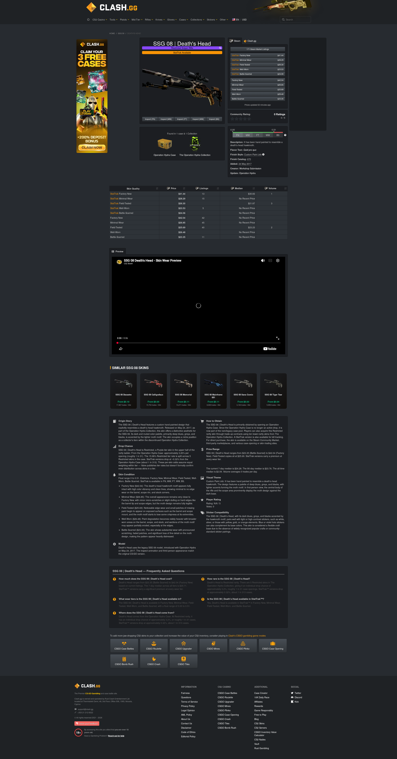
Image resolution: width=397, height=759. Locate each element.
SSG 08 (121, 33)
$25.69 (181, 227)
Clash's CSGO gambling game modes (247, 635)
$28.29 (181, 198)
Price (173, 188)
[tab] (235, 41)
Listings (203, 188)
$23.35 (181, 236)
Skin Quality (133, 188)
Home (112, 33)
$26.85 (181, 222)
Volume (272, 188)
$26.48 (181, 232)
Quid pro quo (249, 149)
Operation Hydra (247, 173)
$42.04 (181, 217)
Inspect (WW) (198, 119)
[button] (235, 19)
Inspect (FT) (182, 119)
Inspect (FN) (150, 119)
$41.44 (181, 193)
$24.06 (181, 212)
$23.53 (181, 208)
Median (238, 188)
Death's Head (194, 43)
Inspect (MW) (166, 119)
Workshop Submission (250, 168)
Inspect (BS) (214, 119)
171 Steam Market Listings (258, 49)
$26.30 (181, 203)
